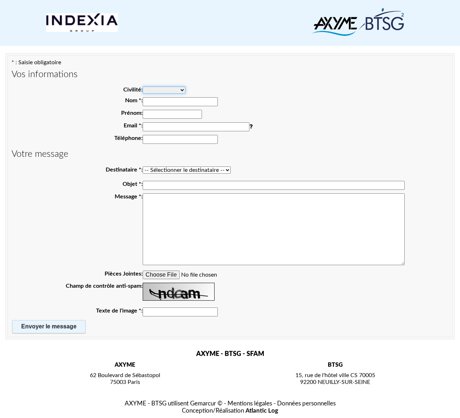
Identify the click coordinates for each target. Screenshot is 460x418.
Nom (133, 100)
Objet (132, 184)
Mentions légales (249, 403)
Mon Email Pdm (117, 56)
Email (132, 125)
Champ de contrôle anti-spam (103, 286)
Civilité (132, 90)
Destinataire (123, 170)
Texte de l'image (118, 311)
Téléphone (127, 138)
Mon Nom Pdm (117, 56)
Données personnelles (306, 403)
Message (128, 196)
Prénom (131, 113)
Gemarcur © (206, 403)
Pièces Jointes (123, 274)
